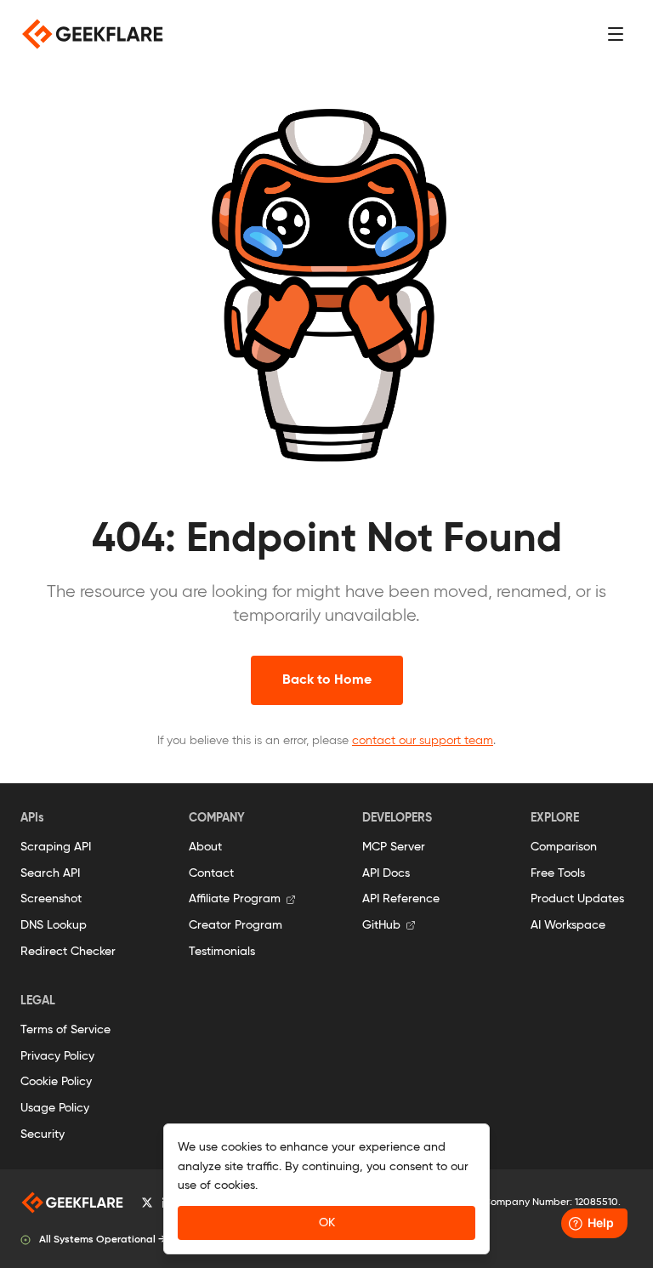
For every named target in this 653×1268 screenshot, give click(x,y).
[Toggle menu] (616, 34)
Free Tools (558, 873)
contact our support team (422, 741)
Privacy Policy (57, 1056)
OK (327, 1223)
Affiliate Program (235, 899)
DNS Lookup (53, 925)
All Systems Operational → (103, 1240)
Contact (211, 873)
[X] (147, 1202)
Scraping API (55, 847)
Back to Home (327, 680)
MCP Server (393, 847)
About (205, 847)
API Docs (386, 873)
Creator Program (235, 925)
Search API (50, 873)
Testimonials (222, 952)
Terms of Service (65, 1030)
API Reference (401, 899)
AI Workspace (568, 925)
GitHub (381, 925)
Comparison (564, 847)
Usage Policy (54, 1108)
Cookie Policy (56, 1082)
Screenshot (51, 899)
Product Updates (577, 899)
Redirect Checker (68, 952)
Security (42, 1134)
